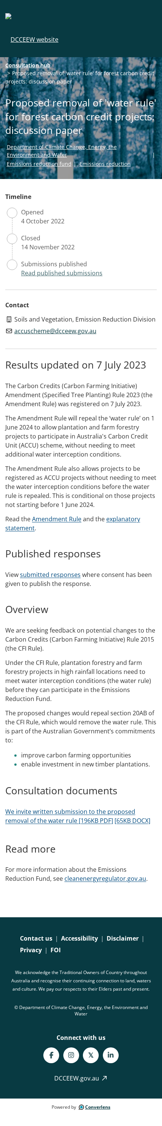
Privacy (31, 950)
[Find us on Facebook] (51, 1055)
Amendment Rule (56, 519)
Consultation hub (27, 65)
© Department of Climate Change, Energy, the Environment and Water (81, 1010)
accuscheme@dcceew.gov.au (55, 331)
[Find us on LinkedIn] (111, 1055)
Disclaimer (123, 938)
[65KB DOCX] (132, 820)
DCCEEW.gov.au (77, 1078)
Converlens (97, 1107)
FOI (55, 950)
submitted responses (50, 575)
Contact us (36, 938)
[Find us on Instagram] (71, 1055)
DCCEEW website (34, 39)
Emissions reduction (105, 163)
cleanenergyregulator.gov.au (105, 878)
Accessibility (79, 938)
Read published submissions (61, 273)
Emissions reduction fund (39, 163)
